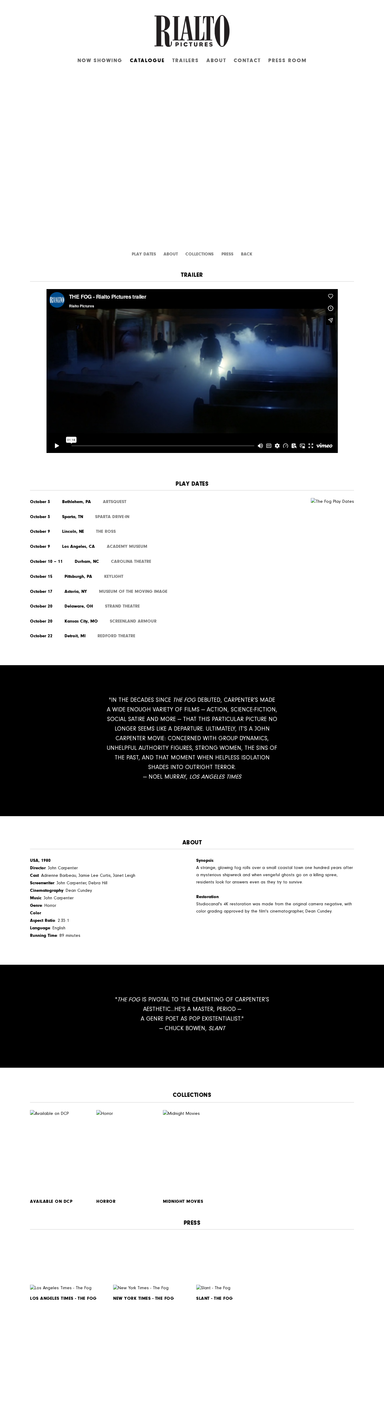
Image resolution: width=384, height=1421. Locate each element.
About (216, 60)
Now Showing (99, 60)
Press (228, 254)
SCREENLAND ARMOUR (133, 621)
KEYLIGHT (113, 576)
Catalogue (147, 60)
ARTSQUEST (114, 501)
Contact (247, 60)
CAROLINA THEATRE (131, 561)
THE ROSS (106, 531)
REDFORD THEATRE (116, 635)
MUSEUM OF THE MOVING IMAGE (133, 591)
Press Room (287, 60)
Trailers (185, 60)
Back (246, 254)
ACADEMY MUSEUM (127, 546)
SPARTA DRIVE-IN (112, 516)
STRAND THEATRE (122, 606)
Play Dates (144, 254)
